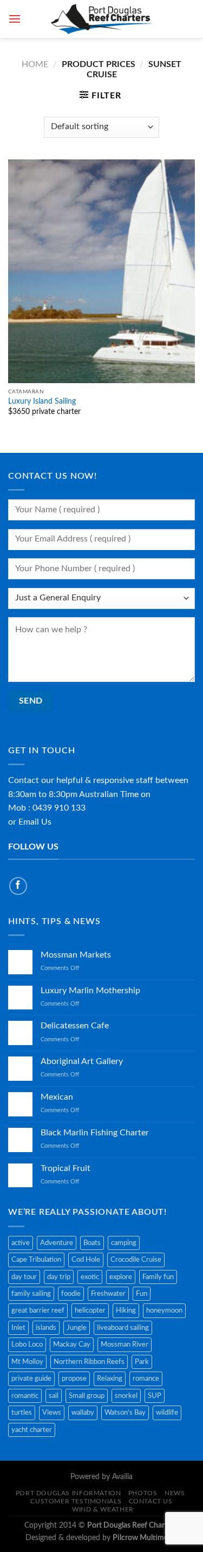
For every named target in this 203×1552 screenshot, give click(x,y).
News (175, 1493)
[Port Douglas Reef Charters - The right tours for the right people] (101, 19)
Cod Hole (85, 1259)
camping (123, 1243)
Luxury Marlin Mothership (90, 990)
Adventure (56, 1243)
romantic (24, 1396)
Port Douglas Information (68, 1493)
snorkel (126, 1396)
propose (74, 1378)
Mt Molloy (27, 1362)
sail (53, 1396)
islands (46, 1327)
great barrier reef (37, 1310)
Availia (122, 1477)
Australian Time (109, 794)
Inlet (18, 1327)
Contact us (151, 1501)
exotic (90, 1277)
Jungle (77, 1327)
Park (142, 1362)
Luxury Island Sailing (42, 401)
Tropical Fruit (65, 1168)
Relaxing (109, 1378)
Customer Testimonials (75, 1501)
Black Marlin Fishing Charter (95, 1132)
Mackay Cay (71, 1344)
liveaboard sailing (123, 1327)
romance (146, 1378)
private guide (31, 1378)
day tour (24, 1277)
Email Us (34, 822)
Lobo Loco (27, 1344)
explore (120, 1277)
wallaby (82, 1412)
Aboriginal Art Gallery (82, 1061)
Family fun (158, 1277)
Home (35, 64)
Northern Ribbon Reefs (89, 1362)
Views (51, 1412)
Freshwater (108, 1293)
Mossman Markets (76, 955)
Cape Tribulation (36, 1259)
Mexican (57, 1097)
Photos (143, 1493)
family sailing (31, 1293)
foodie (71, 1293)
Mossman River (124, 1344)
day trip (58, 1277)
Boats (92, 1243)
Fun (141, 1293)
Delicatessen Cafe (75, 1025)
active (20, 1243)
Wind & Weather (103, 1509)
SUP (154, 1396)
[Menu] (14, 18)
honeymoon (164, 1310)
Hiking (126, 1310)
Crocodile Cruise (135, 1259)
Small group (86, 1396)
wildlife (167, 1412)
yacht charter (31, 1430)
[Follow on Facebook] (18, 886)
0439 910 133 (59, 808)
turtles (21, 1412)
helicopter (90, 1310)
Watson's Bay (125, 1412)
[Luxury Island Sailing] (101, 271)
